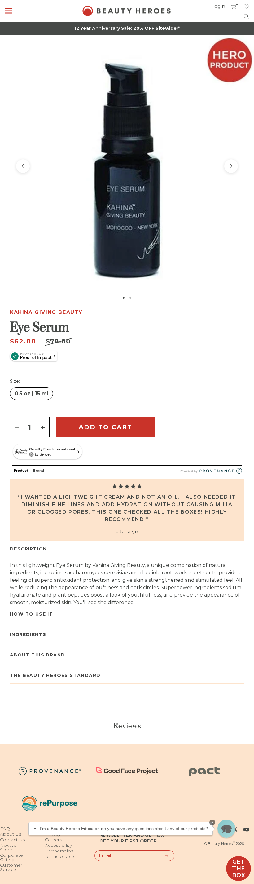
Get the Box (238, 868)
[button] (226, 829)
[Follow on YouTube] (246, 829)
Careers (53, 839)
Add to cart (105, 427)
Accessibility (58, 845)
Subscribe (163, 855)
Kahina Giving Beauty (46, 312)
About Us (10, 834)
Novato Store (8, 847)
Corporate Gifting (11, 857)
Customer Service (11, 867)
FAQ (5, 828)
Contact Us (12, 839)
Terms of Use (59, 856)
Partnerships (59, 851)
